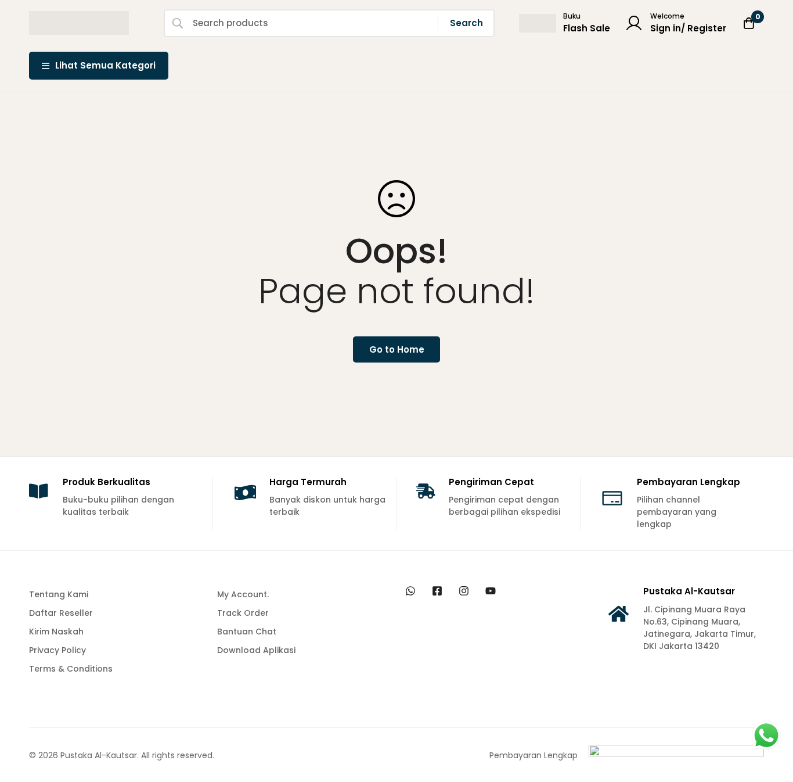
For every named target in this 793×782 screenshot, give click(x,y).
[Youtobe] (490, 591)
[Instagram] (464, 591)
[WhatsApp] (410, 591)
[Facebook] (437, 591)
